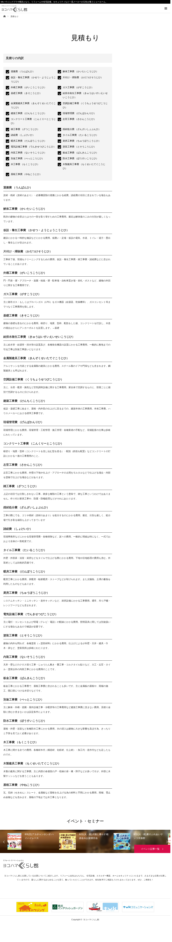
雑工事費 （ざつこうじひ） (25, 129)
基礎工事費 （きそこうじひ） (26, 93)
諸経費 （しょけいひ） (23, 135)
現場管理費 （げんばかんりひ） (79, 113)
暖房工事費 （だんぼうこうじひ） (28, 140)
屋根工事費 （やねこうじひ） (26, 174)
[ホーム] (4, 16)
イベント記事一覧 (150, 849)
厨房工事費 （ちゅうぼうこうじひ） (82, 140)
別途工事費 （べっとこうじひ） (27, 158)
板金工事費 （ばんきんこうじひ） (80, 152)
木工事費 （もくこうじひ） (25, 164)
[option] (33, 841)
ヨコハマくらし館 (20, 864)
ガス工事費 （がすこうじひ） (78, 87)
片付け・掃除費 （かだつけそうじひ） (83, 77)
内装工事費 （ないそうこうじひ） (28, 152)
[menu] (165, 8)
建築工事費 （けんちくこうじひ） (28, 113)
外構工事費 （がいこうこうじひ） (28, 87)
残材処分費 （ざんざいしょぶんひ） (82, 129)
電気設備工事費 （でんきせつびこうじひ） (33, 146)
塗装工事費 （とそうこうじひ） (79, 146)
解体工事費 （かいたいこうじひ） (80, 71)
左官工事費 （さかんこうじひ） (79, 119)
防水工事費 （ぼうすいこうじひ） (80, 158)
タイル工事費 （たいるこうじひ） (80, 135)
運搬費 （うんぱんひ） (23, 71)
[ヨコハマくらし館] (16, 8)
